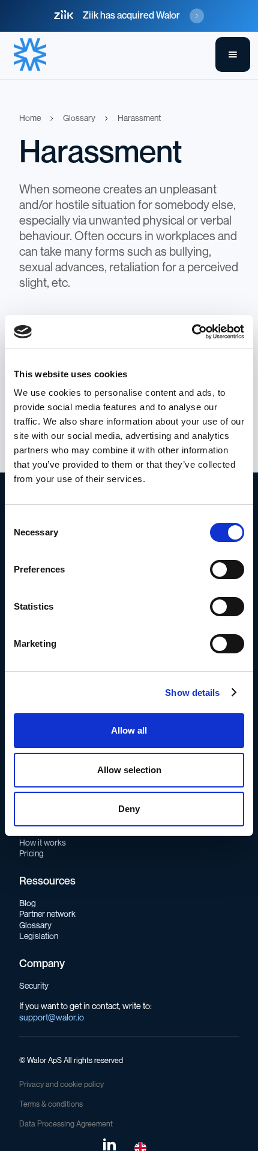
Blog (27, 903)
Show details (192, 692)
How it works (42, 842)
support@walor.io (51, 1017)
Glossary (35, 925)
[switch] (227, 569)
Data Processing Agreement (66, 1124)
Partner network (47, 914)
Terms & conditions (51, 1104)
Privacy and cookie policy (61, 1084)
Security (34, 986)
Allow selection (129, 770)
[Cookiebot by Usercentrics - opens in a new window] (191, 332)
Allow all (129, 730)
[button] (232, 54)
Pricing (31, 853)
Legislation (38, 936)
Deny (129, 809)
